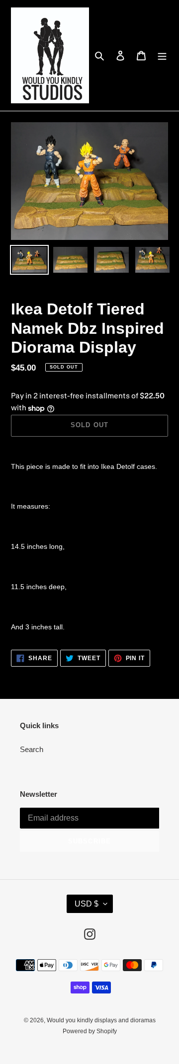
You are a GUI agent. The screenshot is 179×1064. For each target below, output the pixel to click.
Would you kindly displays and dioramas (101, 1020)
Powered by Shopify (90, 1031)
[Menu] (162, 55)
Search (31, 749)
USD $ (86, 904)
